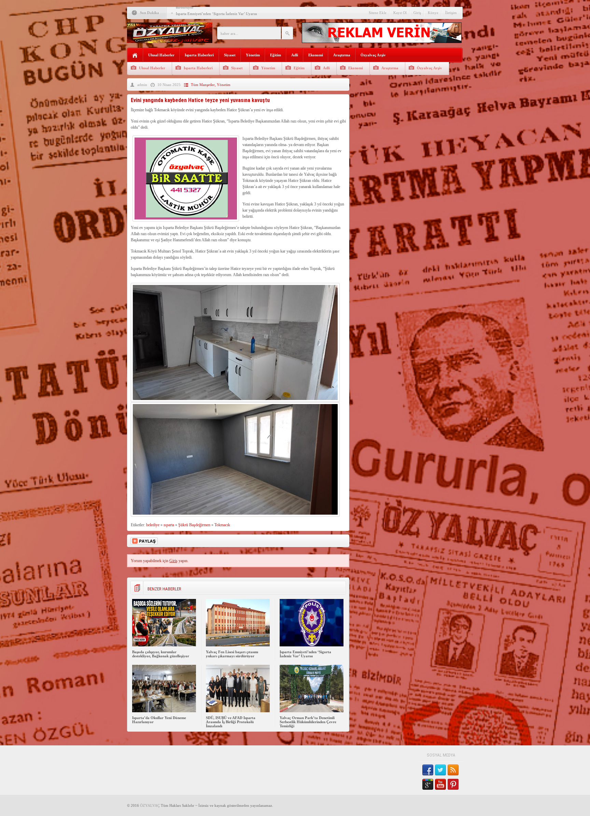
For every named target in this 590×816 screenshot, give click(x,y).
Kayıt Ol (400, 13)
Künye (433, 13)
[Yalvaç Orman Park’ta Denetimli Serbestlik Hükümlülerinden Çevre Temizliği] (311, 710)
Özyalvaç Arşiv (373, 55)
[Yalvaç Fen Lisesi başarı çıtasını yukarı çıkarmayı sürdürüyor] (238, 645)
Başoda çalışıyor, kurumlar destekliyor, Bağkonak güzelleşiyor (160, 654)
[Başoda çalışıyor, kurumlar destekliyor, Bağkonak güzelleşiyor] (164, 645)
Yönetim (253, 55)
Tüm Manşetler (203, 85)
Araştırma (341, 55)
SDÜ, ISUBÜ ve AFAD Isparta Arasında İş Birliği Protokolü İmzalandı (230, 722)
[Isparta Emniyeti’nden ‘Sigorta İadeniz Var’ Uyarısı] (311, 645)
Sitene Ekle (378, 13)
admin (142, 85)
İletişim (451, 13)
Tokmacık (222, 524)
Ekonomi (315, 55)
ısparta (169, 524)
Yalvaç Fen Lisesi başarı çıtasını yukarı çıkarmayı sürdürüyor (232, 654)
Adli (294, 55)
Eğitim (275, 55)
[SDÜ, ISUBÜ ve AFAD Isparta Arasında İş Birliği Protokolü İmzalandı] (238, 710)
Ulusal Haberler (161, 55)
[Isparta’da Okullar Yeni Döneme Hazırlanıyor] (164, 710)
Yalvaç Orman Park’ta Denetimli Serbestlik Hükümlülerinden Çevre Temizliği (308, 722)
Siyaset (230, 55)
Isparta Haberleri (199, 55)
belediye (152, 524)
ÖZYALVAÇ (150, 805)
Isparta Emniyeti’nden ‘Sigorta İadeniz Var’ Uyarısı (216, 14)
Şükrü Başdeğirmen (194, 524)
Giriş (417, 13)
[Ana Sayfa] (135, 55)
